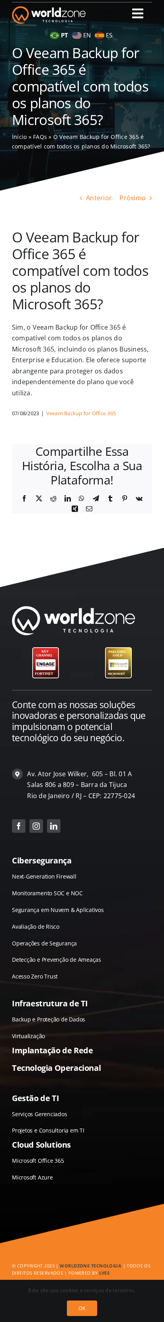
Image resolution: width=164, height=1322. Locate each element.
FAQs (40, 137)
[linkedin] (54, 826)
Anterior (99, 197)
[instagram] (36, 826)
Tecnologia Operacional (56, 1067)
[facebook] (18, 826)
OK (82, 1308)
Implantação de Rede (52, 1050)
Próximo (132, 197)
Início (19, 137)
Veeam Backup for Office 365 (81, 413)
